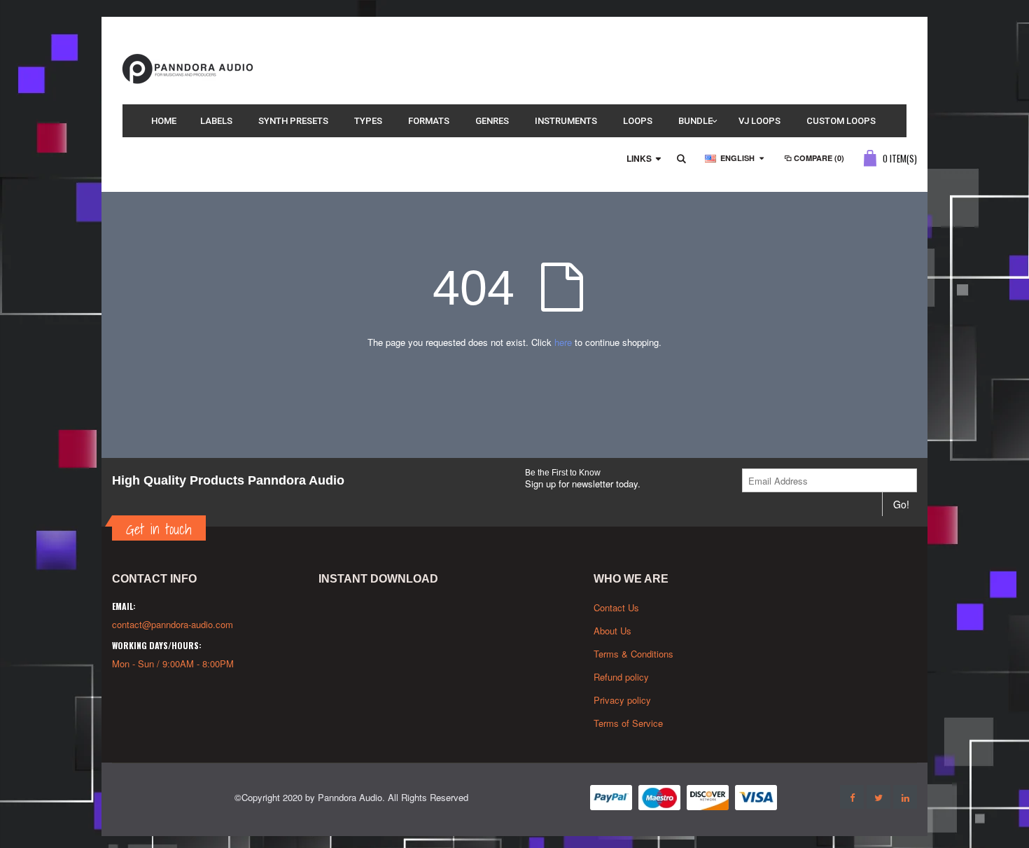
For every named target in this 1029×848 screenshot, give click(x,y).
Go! (901, 504)
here (563, 342)
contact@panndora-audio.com (172, 624)
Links (639, 158)
